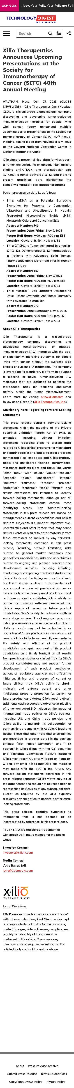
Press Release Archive (43, 1066)
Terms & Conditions (54, 1074)
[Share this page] (68, 33)
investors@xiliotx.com (18, 852)
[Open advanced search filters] (58, 33)
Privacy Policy (55, 1082)
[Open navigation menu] (6, 33)
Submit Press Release (22, 1074)
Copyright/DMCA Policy (25, 1082)
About (20, 1066)
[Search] (50, 33)
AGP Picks (9, 5)
